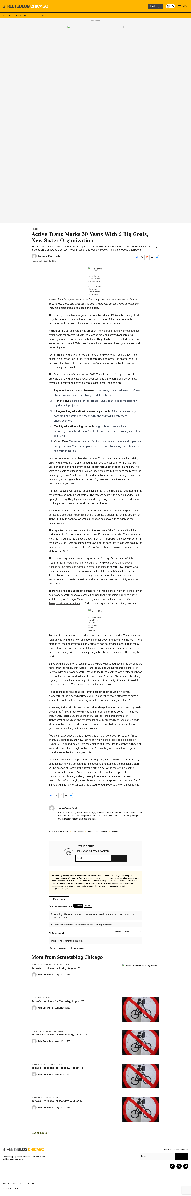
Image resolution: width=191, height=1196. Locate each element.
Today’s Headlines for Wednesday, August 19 (59, 1034)
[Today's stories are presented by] (95, 123)
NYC (11, 16)
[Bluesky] (185, 1166)
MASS (18, 16)
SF (36, 16)
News (90, 831)
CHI (31, 16)
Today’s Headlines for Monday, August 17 (57, 1101)
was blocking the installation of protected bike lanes (96, 720)
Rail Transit (102, 831)
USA (4, 16)
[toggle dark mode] (170, 6)
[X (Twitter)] (179, 1166)
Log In (153, 6)
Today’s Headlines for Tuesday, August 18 (57, 1067)
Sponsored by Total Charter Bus (46, 1097)
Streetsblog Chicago (41, 998)
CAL (42, 16)
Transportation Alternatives (64, 603)
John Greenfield (51, 256)
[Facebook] (172, 1166)
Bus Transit (78, 831)
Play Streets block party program (77, 562)
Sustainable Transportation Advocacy (48, 1031)
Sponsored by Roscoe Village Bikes (47, 1064)
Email (79, 858)
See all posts (39, 1132)
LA (25, 16)
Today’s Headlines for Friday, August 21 (56, 968)
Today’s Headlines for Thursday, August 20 (58, 1001)
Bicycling (36, 229)
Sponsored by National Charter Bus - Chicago (51, 964)
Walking (115, 831)
